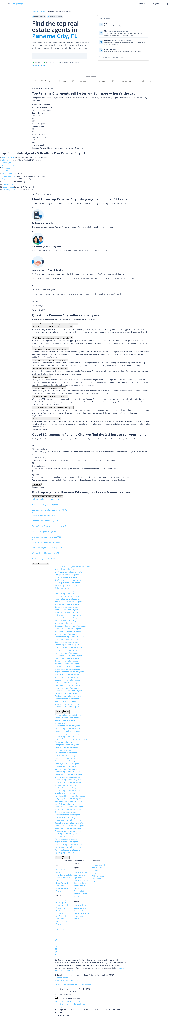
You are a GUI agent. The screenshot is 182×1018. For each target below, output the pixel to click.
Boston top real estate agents (66, 661)
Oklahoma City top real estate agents (69, 637)
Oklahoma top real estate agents (68, 815)
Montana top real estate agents (67, 788)
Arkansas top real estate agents (67, 726)
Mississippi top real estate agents (68, 782)
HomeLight (35, 12)
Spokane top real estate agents (67, 688)
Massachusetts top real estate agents (69, 774)
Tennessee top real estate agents (68, 831)
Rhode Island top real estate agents (69, 823)
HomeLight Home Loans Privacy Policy (70, 1004)
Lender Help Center (81, 913)
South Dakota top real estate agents (69, 828)
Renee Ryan (6, 163)
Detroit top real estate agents (66, 693)
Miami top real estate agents (66, 634)
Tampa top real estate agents (66, 639)
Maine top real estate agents (66, 769)
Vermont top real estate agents (67, 839)
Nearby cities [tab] (57, 496)
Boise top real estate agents (66, 701)
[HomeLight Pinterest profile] (56, 952)
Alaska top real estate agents (66, 720)
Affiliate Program (99, 876)
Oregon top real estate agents (66, 817)
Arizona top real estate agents (66, 723)
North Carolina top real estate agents (69, 807)
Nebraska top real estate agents (67, 790)
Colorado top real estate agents (67, 731)
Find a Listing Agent (63, 900)
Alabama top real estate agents (67, 718)
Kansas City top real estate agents (68, 658)
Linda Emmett (8, 181)
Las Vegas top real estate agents (67, 596)
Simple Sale (60, 908)
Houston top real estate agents (67, 577)
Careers (95, 870)
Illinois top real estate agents (66, 753)
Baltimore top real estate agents (67, 664)
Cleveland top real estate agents (67, 680)
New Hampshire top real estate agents (70, 796)
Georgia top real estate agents (67, 745)
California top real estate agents (67, 728)
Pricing (48, 324)
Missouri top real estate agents (67, 785)
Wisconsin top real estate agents (68, 850)
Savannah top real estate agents (67, 704)
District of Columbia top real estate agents (71, 739)
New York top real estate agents (67, 569)
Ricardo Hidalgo (8, 157)
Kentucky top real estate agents (67, 763)
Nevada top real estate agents (66, 793)
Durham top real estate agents (67, 707)
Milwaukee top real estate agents (68, 666)
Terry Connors (8, 184)
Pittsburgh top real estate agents (68, 696)
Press (94, 873)
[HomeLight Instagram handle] (56, 946)
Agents (60, 324)
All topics (36, 324)
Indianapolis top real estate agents (68, 615)
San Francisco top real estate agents (69, 612)
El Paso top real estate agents (66, 650)
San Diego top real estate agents (67, 583)
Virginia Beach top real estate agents (69, 672)
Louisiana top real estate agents (67, 766)
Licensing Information (63, 1007)
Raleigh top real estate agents (66, 642)
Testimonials (97, 868)
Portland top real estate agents (67, 620)
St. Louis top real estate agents (67, 677)
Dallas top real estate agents (66, 588)
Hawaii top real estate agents (66, 747)
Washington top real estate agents (68, 647)
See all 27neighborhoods (40, 564)
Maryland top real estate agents (67, 772)
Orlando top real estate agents (67, 645)
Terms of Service (61, 978)
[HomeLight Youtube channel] (56, 949)
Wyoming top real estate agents (67, 852)
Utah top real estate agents (65, 836)
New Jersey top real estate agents (68, 798)
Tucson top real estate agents (66, 653)
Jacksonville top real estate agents (68, 604)
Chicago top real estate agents (67, 574)
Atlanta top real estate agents (66, 610)
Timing (54, 324)
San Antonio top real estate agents (68, 580)
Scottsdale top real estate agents (68, 631)
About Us (142, 4)
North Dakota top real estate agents (69, 809)
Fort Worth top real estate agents (68, 628)
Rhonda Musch (8, 165)
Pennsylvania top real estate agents (69, 820)
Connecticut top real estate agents (68, 734)
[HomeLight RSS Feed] (56, 955)
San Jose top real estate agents (67, 674)
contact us (69, 971)
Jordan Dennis (8, 187)
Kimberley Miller (8, 173)
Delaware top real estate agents (67, 736)
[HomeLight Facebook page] (56, 943)
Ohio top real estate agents (65, 812)
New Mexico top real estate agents (68, 801)
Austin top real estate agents (66, 591)
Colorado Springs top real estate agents (70, 626)
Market (42, 324)
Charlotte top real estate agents (67, 593)
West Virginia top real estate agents (69, 847)
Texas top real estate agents (66, 834)
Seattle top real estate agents (66, 623)
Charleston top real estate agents (68, 685)
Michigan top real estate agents (67, 777)
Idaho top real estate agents (66, 750)
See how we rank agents (39, 65)
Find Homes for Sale (64, 875)
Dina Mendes (7, 168)
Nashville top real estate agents (67, 599)
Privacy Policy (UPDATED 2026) (67, 980)
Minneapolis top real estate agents (68, 690)
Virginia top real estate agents (66, 842)
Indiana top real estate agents (66, 755)
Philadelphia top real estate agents (68, 601)
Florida (43, 12)
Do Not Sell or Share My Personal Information (73, 985)
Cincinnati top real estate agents (67, 682)
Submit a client (80, 883)
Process (74, 324)
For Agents (155, 4)
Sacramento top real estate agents (68, 655)
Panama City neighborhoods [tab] (42, 496)
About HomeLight (99, 865)
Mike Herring (7, 160)
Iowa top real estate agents (65, 758)
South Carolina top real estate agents (69, 825)
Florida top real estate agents (66, 742)
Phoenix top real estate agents (67, 585)
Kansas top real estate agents (66, 761)
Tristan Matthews (9, 176)
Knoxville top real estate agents (67, 699)
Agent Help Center (81, 891)
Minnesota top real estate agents (68, 780)
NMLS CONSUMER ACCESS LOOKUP (68, 1001)
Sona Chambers (8, 171)
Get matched (37, 484)
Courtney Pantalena (11, 190)
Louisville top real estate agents (67, 669)
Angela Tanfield (8, 179)
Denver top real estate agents (66, 607)
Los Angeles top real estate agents (68, 572)
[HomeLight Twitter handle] (56, 940)
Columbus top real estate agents (68, 618)
